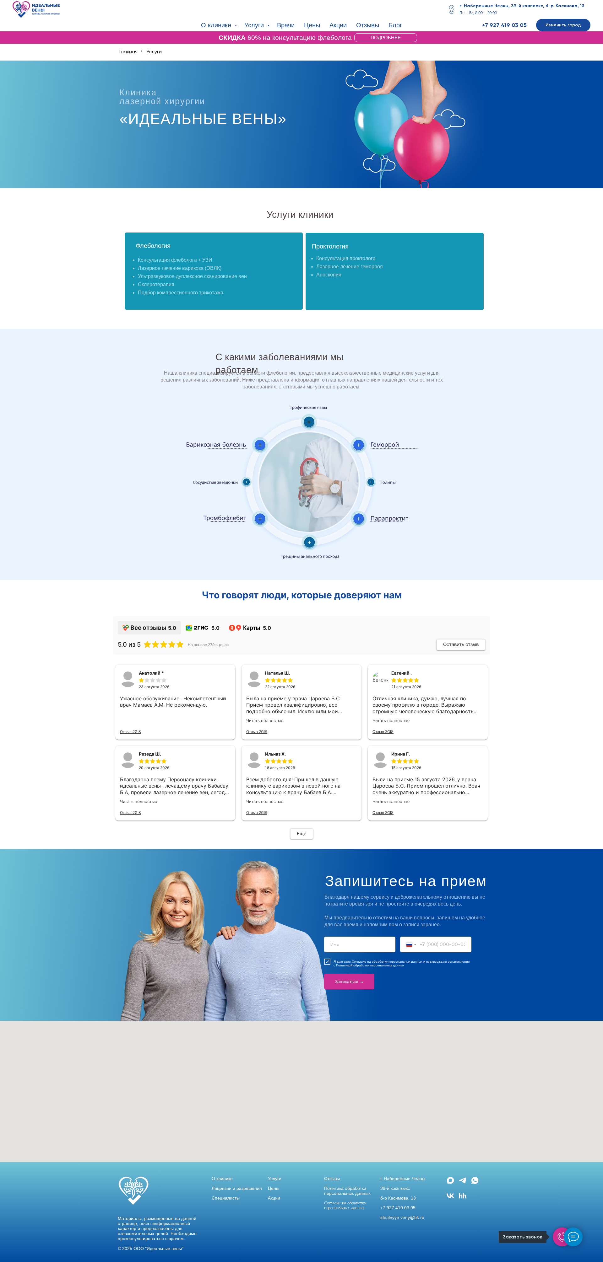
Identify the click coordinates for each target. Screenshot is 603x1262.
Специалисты (226, 1198)
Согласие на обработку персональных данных (387, 961)
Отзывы (367, 25)
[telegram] (462, 1183)
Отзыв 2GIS (130, 731)
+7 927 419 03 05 (398, 1207)
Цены (312, 25)
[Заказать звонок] (562, 1236)
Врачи (286, 25)
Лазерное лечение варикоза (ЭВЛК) (179, 268)
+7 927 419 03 (500, 25)
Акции (338, 25)
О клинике (217, 25)
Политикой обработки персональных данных (370, 965)
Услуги (255, 25)
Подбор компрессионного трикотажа (180, 292)
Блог (395, 25)
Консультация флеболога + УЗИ (175, 260)
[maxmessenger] (450, 1183)
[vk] (450, 1198)
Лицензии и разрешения (237, 1188)
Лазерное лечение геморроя (349, 266)
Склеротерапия (156, 284)
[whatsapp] (474, 1183)
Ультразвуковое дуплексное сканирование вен (192, 276)
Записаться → (349, 981)
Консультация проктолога (346, 258)
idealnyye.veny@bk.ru (402, 1217)
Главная (128, 52)
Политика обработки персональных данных (347, 1191)
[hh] (462, 1198)
